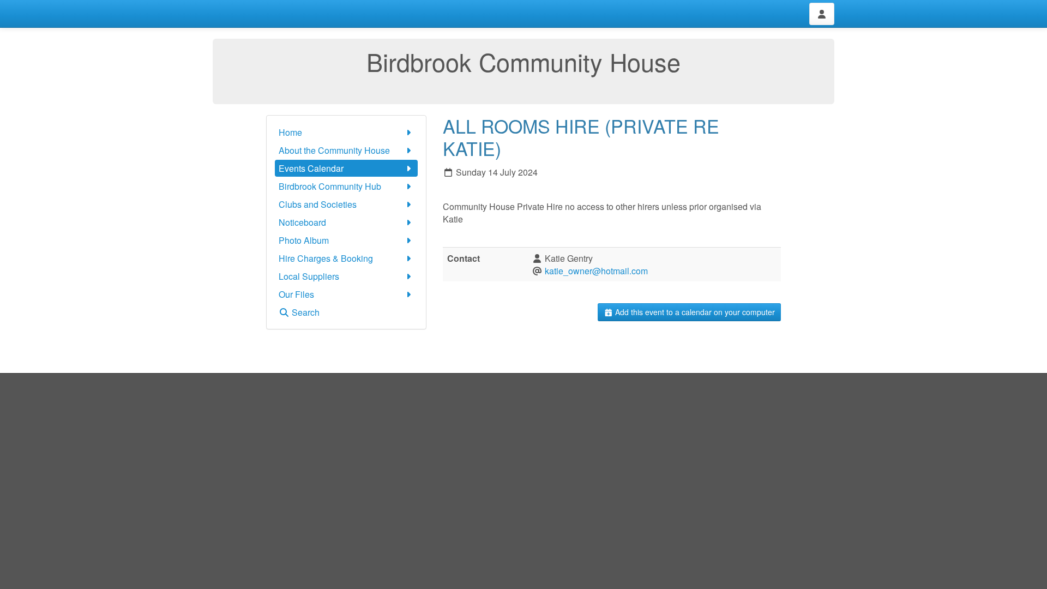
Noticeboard (302, 222)
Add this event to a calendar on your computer (694, 311)
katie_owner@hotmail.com (596, 271)
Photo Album (304, 240)
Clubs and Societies (318, 204)
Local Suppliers (309, 276)
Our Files (296, 294)
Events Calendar (311, 168)
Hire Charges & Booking (326, 258)
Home (290, 132)
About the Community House (334, 150)
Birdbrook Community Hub (330, 186)
